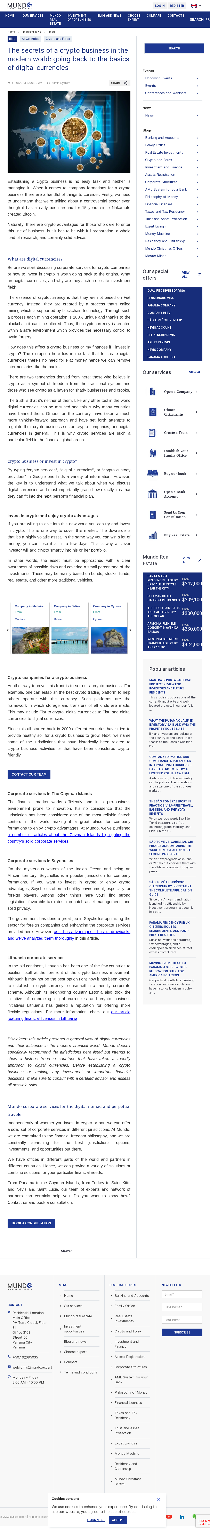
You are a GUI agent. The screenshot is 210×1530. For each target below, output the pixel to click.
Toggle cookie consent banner (158, 1499)
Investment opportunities (79, 17)
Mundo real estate (55, 19)
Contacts (176, 15)
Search (174, 48)
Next (130, 630)
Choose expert (134, 17)
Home (9, 15)
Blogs (147, 130)
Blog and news (109, 15)
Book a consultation (31, 1223)
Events (148, 71)
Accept (118, 1520)
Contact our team (29, 774)
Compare (154, 15)
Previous (8, 630)
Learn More (96, 1520)
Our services (33, 15)
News (147, 108)
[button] (33, 16)
